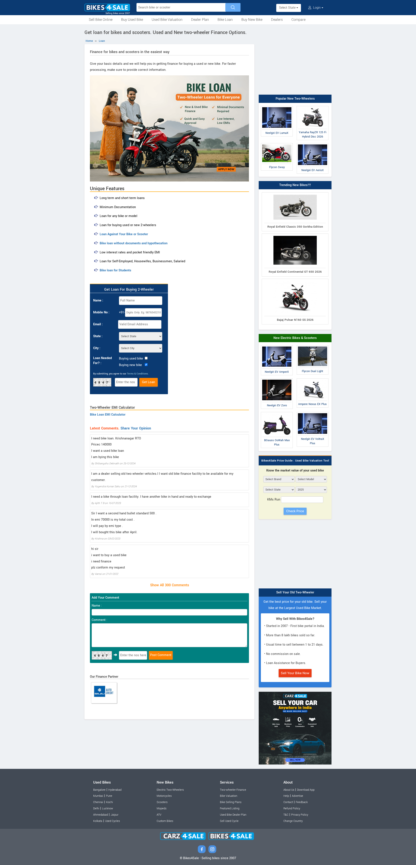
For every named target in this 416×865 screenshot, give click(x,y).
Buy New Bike (251, 19)
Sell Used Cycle (229, 821)
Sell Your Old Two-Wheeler (295, 592)
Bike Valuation (228, 796)
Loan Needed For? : (102, 360)
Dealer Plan (200, 19)
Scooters (162, 802)
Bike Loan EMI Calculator (107, 414)
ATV (159, 815)
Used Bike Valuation (167, 19)
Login (317, 7)
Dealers (277, 19)
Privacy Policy (299, 815)
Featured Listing (229, 808)
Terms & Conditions (137, 373)
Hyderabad (115, 790)
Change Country (293, 821)
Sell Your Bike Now (295, 673)
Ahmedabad (100, 815)
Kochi (109, 802)
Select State (287, 7)
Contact (288, 802)
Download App (306, 790)
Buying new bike (130, 365)
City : (96, 348)
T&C (285, 815)
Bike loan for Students (115, 270)
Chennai (98, 802)
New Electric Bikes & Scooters (295, 338)
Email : (98, 324)
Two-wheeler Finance (233, 790)
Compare (298, 19)
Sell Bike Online (100, 19)
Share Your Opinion (135, 428)
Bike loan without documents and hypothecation (133, 243)
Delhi (96, 808)
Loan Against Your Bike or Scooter (124, 234)
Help (286, 796)
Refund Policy (291, 808)
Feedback (302, 802)
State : (97, 336)
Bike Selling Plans (230, 802)
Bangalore (99, 790)
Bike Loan (225, 19)
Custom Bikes (165, 821)
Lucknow (107, 808)
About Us (288, 790)
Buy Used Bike (132, 19)
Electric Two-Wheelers (170, 790)
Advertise (297, 796)
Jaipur (114, 815)
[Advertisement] (295, 60)
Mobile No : (101, 312)
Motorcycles (164, 796)
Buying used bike (131, 358)
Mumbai (98, 796)
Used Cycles (112, 821)
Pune (109, 796)
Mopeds (161, 808)
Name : (98, 300)
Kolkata (97, 821)
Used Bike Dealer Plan (233, 815)
